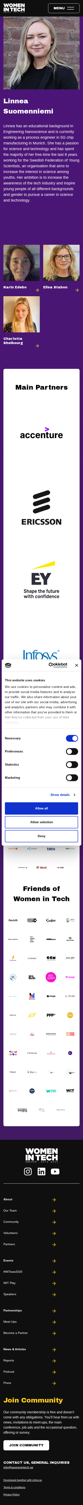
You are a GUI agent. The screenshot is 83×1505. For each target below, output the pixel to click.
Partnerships (12, 1310)
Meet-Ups (10, 1321)
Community (11, 1221)
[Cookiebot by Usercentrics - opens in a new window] (50, 665)
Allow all (41, 808)
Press (7, 1383)
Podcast (8, 1371)
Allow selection (41, 822)
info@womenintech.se (18, 1467)
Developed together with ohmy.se (22, 1480)
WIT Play (9, 1283)
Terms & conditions (14, 1487)
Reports (8, 1360)
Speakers (9, 1294)
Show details (60, 795)
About (7, 1199)
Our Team (10, 1210)
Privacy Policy (11, 1494)
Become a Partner (15, 1333)
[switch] (72, 751)
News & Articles (14, 1349)
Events (8, 1260)
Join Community (26, 1445)
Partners (9, 1244)
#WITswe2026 (12, 1271)
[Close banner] (76, 665)
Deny (41, 836)
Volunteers (10, 1233)
